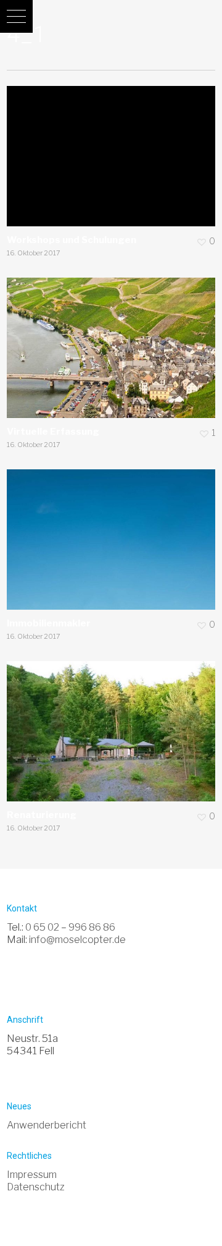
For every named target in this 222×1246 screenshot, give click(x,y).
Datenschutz (36, 1187)
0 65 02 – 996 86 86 (70, 927)
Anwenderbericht (46, 1125)
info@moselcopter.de (77, 939)
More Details (114, 147)
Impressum (32, 1174)
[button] (16, 16)
